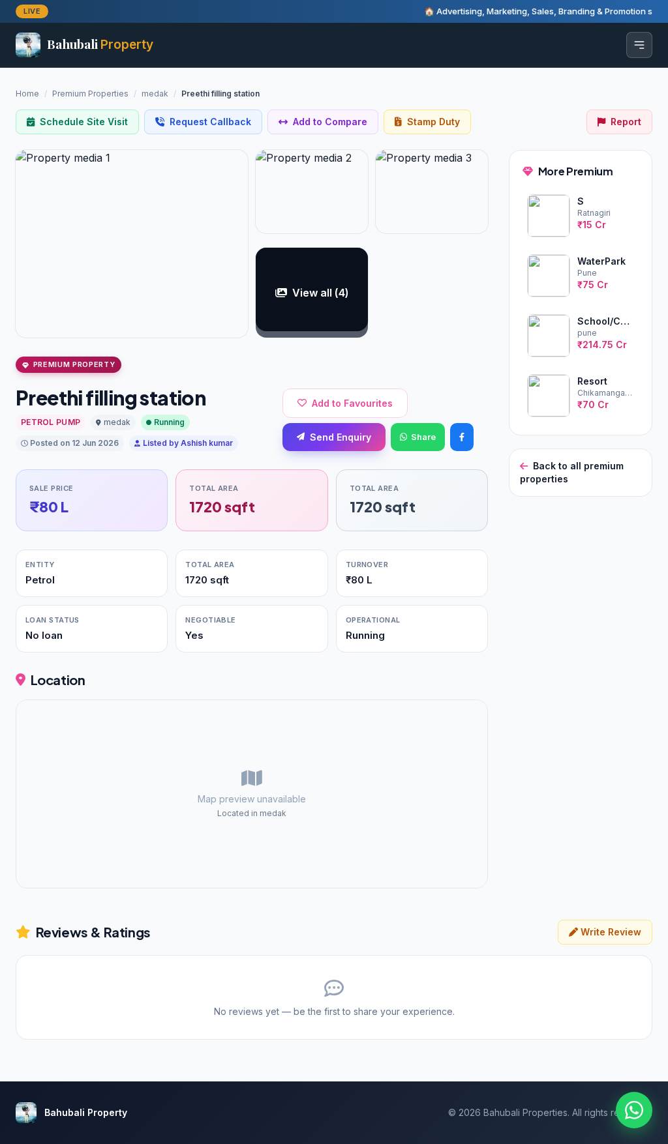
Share (423, 437)
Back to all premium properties (572, 472)
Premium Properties (90, 93)
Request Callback (210, 121)
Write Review (609, 931)
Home (27, 93)
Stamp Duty (433, 121)
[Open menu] (639, 45)
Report (626, 121)
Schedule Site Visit (84, 121)
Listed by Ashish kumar (188, 443)
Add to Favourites (352, 403)
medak (155, 93)
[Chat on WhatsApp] (634, 1110)
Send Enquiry (340, 437)
